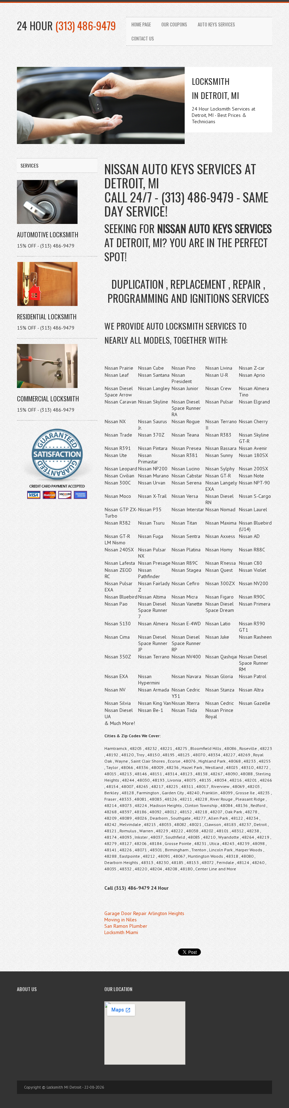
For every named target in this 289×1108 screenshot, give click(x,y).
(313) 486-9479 (85, 25)
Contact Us (142, 38)
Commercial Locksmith (48, 398)
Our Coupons (174, 24)
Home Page (141, 24)
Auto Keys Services (216, 24)
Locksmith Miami (121, 932)
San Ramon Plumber (125, 926)
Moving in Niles (120, 919)
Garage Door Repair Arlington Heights (144, 913)
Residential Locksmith (46, 316)
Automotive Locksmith (47, 234)
